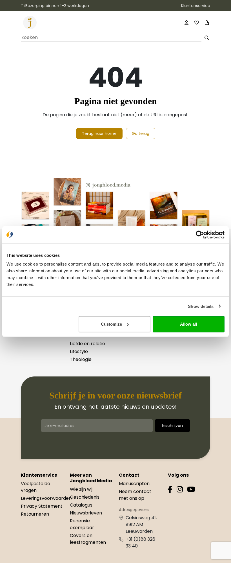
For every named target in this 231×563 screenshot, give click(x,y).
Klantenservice (195, 5)
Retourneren (35, 514)
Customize (111, 324)
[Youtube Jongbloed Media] (191, 490)
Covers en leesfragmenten (88, 539)
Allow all (188, 324)
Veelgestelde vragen (35, 487)
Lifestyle (79, 351)
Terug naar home (99, 133)
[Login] (186, 22)
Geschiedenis (84, 497)
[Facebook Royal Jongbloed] (170, 490)
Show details (201, 306)
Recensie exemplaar (82, 524)
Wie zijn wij (81, 489)
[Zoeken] (207, 37)
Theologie (81, 359)
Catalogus (81, 505)
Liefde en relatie (87, 343)
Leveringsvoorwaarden (46, 498)
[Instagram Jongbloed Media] (180, 490)
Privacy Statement (42, 506)
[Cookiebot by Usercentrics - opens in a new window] (200, 234)
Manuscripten (134, 483)
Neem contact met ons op (135, 494)
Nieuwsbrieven (86, 513)
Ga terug (140, 133)
